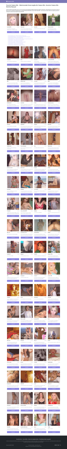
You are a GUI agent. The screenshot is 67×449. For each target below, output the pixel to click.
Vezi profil (13, 64)
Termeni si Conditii (31, 445)
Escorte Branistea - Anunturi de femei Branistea (15, 37)
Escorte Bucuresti (37, 445)
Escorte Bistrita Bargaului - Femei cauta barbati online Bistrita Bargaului (19, 36)
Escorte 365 (11, 1)
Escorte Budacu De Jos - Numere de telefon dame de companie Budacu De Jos (20, 38)
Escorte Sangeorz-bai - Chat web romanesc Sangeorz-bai (17, 35)
